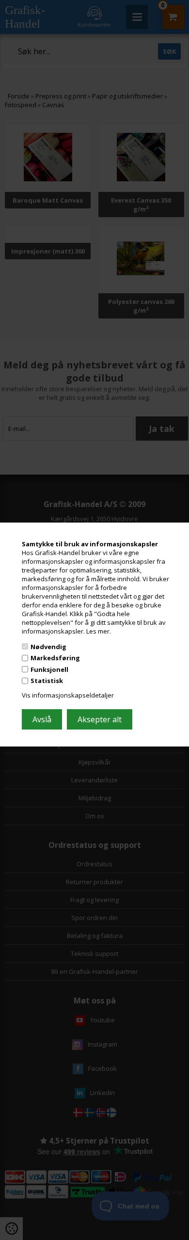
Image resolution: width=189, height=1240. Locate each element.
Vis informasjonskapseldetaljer (68, 695)
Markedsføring (55, 657)
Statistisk (47, 680)
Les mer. (98, 631)
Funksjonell (49, 669)
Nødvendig (48, 646)
